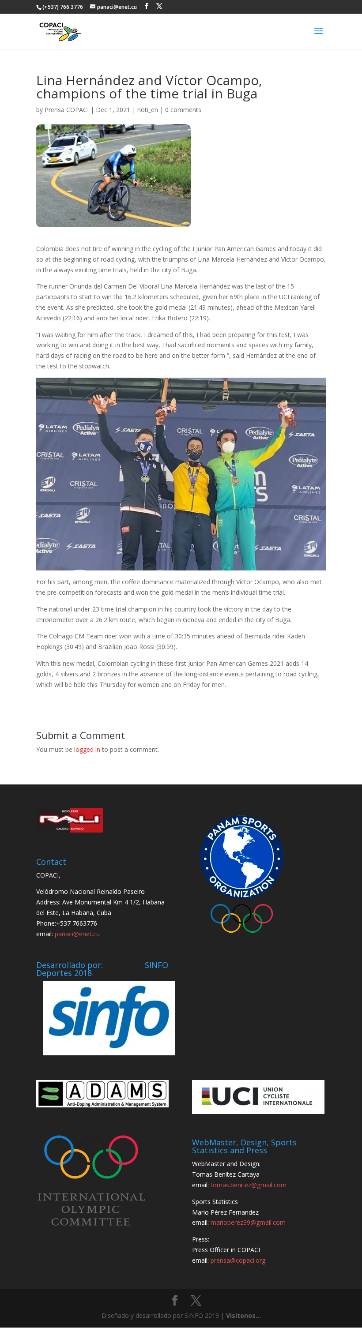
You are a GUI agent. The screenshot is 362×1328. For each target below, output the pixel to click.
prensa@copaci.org (238, 1260)
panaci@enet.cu (77, 934)
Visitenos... (243, 1315)
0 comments (183, 109)
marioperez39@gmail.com (248, 1222)
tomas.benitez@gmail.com (249, 1185)
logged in (87, 749)
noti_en (147, 109)
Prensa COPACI (67, 109)
